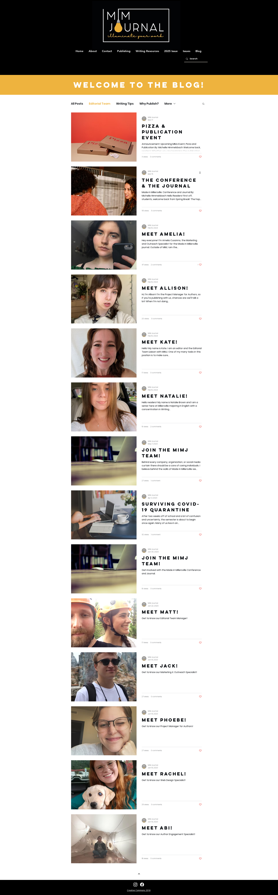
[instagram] (135, 884)
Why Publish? (149, 103)
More (168, 103)
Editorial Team (99, 103)
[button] (92, 50)
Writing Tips (125, 103)
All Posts (77, 103)
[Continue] (139, 874)
